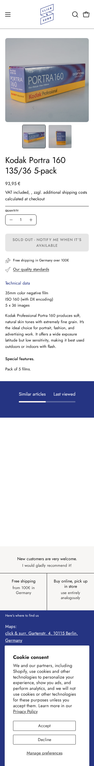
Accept (44, 726)
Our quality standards (31, 269)
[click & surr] (47, 14)
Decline (44, 740)
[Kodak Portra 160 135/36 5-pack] (34, 136)
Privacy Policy (25, 711)
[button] (74, 14)
